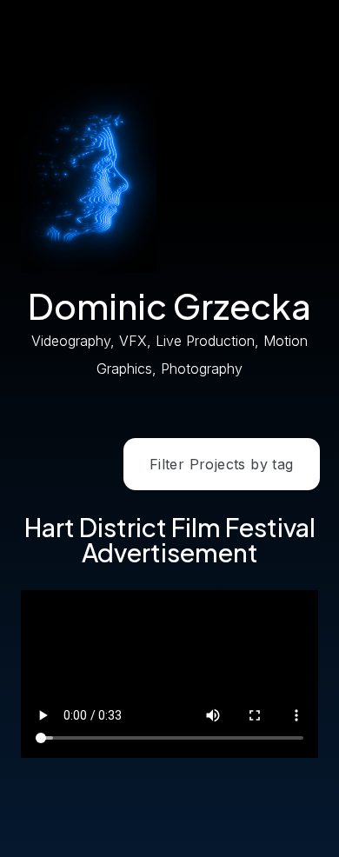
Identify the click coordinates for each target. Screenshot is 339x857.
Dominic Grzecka (169, 306)
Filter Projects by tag (222, 464)
